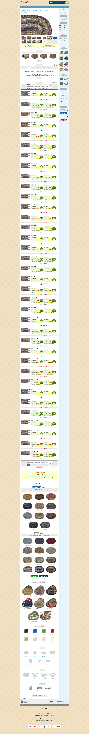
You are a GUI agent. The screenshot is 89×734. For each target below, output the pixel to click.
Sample (32, 67)
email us (48, 476)
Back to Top (24, 698)
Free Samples (27, 6)
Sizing (39, 67)
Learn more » (64, 19)
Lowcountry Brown (27, 564)
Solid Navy (39, 545)
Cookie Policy (47, 731)
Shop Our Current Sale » (64, 704)
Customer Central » (64, 103)
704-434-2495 (28, 46)
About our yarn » (64, 95)
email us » (34, 46)
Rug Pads (44, 6)
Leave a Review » (49, 720)
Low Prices (50, 6)
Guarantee (50, 67)
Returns (39, 6)
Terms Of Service (34, 731)
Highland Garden (39, 510)
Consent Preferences (53, 731)
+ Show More (39, 60)
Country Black (33, 529)
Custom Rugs (34, 6)
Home (22, 6)
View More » (34, 576)
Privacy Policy (41, 731)
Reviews (58, 6)
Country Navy (28, 510)
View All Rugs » (43, 576)
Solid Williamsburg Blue (27, 545)
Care (42, 67)
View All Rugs (64, 6)
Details (36, 67)
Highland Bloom (51, 510)
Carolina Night (45, 529)
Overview (28, 67)
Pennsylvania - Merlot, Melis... (51, 564)
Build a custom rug (31, 476)
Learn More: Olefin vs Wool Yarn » (39, 695)
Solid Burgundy (51, 545)
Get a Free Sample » (48, 45)
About (54, 6)
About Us (57, 704)
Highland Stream (39, 564)
